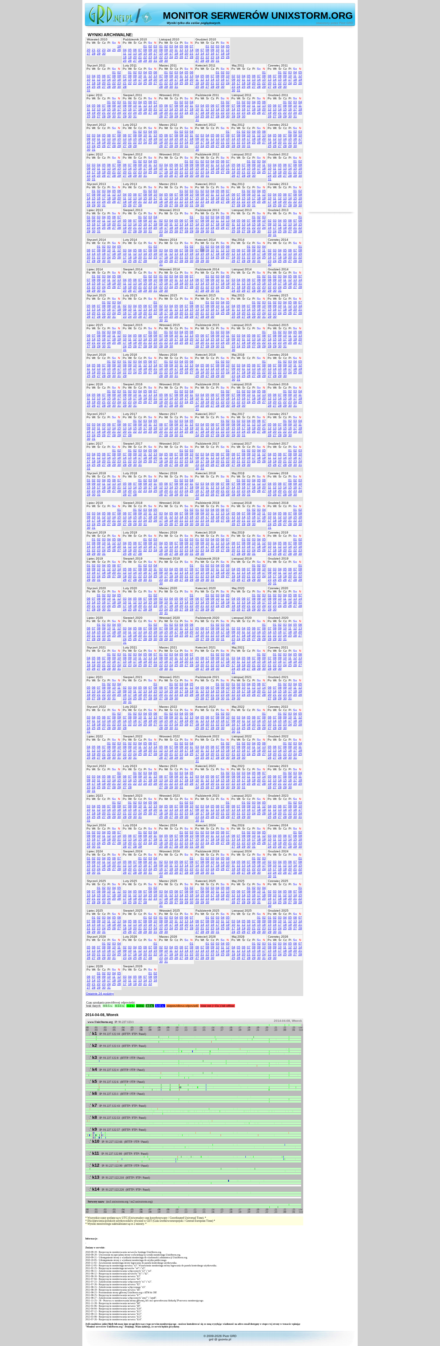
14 (140, 53)
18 (125, 57)
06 (135, 49)
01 (145, 46)
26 (119, 49)
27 (88, 53)
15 (145, 53)
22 (99, 49)
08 (145, 49)
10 (155, 49)
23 (104, 49)
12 (130, 53)
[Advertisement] (331, 122)
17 (155, 53)
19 (119, 46)
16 (150, 53)
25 (114, 49)
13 (135, 53)
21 (93, 49)
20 (88, 49)
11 (124, 53)
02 (150, 46)
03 (155, 46)
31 (155, 60)
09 (150, 49)
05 (130, 49)
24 (109, 49)
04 (125, 49)
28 (93, 53)
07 (140, 49)
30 (104, 53)
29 (99, 53)
